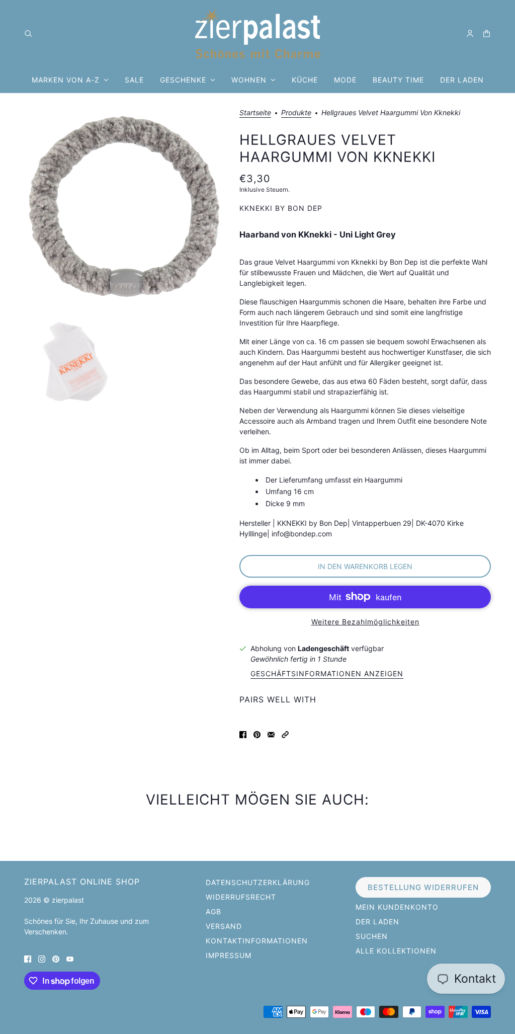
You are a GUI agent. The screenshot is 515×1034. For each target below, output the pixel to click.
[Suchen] (28, 33)
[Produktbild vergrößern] (123, 208)
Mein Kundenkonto (397, 907)
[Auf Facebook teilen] (242, 734)
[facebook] (27, 958)
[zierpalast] (257, 33)
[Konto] (470, 33)
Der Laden (377, 921)
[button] (285, 734)
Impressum (228, 955)
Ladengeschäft (323, 648)
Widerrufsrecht (241, 897)
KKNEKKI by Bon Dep (280, 208)
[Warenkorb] (486, 33)
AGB (213, 911)
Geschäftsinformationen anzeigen (326, 674)
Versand (224, 926)
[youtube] (69, 958)
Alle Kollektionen (396, 950)
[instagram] (41, 958)
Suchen (372, 936)
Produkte (296, 113)
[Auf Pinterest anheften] (257, 734)
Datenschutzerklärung (258, 882)
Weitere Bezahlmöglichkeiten (365, 621)
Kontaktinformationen (257, 940)
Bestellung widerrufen (423, 887)
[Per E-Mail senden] (271, 734)
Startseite (255, 113)
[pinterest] (55, 958)
